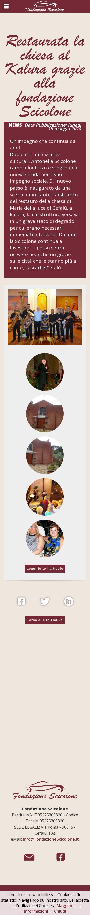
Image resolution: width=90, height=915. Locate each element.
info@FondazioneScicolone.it (51, 839)
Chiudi (60, 911)
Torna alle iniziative (45, 620)
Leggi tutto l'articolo (45, 568)
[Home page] (45, 6)
